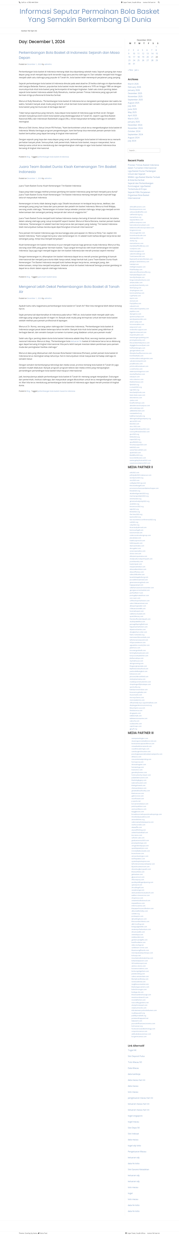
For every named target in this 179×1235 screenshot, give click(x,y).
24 (134, 60)
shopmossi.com (137, 898)
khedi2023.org (135, 491)
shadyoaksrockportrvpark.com (141, 559)
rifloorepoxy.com (138, 879)
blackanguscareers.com (140, 987)
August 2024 (133, 137)
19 (143, 57)
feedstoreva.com (136, 710)
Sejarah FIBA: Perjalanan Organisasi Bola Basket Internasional (139, 195)
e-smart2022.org (136, 387)
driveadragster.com (139, 764)
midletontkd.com (138, 937)
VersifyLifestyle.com (137, 277)
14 (152, 53)
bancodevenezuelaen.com (140, 225)
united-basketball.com (140, 832)
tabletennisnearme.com (138, 718)
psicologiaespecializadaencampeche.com (147, 754)
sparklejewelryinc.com (140, 848)
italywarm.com (137, 1021)
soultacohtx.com (136, 723)
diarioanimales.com (137, 546)
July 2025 (132, 106)
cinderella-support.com (138, 329)
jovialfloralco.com (136, 364)
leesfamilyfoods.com (137, 392)
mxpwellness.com (138, 903)
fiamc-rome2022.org (137, 635)
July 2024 (132, 140)
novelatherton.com (139, 1000)
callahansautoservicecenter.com (142, 587)
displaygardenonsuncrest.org (141, 705)
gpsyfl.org (133, 729)
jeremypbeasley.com (137, 340)
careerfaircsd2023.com (138, 450)
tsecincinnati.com (136, 532)
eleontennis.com (136, 397)
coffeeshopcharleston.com (140, 600)
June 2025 (132, 109)
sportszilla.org (135, 687)
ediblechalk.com (136, 716)
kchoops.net (136, 955)
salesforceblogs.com (137, 254)
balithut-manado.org (137, 416)
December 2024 (135, 125)
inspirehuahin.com (136, 335)
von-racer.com (135, 598)
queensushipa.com (137, 316)
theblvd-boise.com (136, 382)
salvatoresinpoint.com (138, 361)
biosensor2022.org (136, 506)
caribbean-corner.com (140, 947)
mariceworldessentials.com (140, 637)
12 (143, 53)
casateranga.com (138, 890)
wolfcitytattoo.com (138, 859)
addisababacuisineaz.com (141, 1034)
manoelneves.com (136, 243)
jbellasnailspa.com (136, 658)
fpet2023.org (134, 384)
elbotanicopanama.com (138, 556)
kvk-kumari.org (137, 1026)
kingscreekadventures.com (140, 280)
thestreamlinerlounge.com (141, 995)
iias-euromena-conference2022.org (143, 519)
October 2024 (134, 131)
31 (134, 63)
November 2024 (135, 128)
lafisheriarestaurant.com (139, 640)
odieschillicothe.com (137, 574)
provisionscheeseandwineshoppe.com (144, 488)
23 (129, 60)
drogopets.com (135, 713)
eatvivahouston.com (139, 783)
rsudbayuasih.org (138, 1013)
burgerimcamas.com (139, 1036)
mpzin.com (134, 298)
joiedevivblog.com (138, 974)
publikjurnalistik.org (139, 1015)
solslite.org (136, 914)
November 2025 (135, 96)
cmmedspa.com (137, 934)
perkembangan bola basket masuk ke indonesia (56, 391)
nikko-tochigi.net (138, 945)
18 (138, 57)
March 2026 (133, 83)
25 (138, 60)
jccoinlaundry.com (136, 561)
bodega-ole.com (137, 992)
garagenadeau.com (137, 350)
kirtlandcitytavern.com (140, 961)
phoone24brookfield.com (139, 676)
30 (129, 63)
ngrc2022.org (134, 390)
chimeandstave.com (139, 788)
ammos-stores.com (139, 966)
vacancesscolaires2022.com (140, 463)
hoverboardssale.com (138, 235)
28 (152, 60)
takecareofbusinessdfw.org (140, 272)
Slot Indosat (133, 1133)
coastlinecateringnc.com (140, 749)
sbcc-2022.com (135, 426)
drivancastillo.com (138, 932)
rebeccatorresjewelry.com (139, 309)
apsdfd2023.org (135, 442)
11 (138, 53)
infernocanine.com (138, 906)
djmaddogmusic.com (139, 919)
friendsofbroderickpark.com (140, 619)
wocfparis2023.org (136, 478)
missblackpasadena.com (141, 817)
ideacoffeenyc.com (137, 572)
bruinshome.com (138, 853)
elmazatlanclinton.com (138, 569)
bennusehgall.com (136, 530)
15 (157, 53)
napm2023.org (135, 439)
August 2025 (133, 102)
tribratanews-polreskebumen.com (144, 1010)
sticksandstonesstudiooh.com (143, 893)
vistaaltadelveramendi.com (142, 746)
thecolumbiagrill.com (137, 485)
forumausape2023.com (138, 445)
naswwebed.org (136, 413)
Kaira (35, 1233)
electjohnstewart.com (139, 1005)
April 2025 (132, 115)
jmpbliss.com (134, 311)
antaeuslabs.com (136, 282)
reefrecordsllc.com (138, 825)
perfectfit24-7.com (136, 593)
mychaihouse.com (136, 661)
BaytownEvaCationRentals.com (141, 259)
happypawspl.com (136, 585)
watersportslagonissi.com (139, 371)
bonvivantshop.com (137, 293)
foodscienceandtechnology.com (143, 1029)
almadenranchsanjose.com (140, 405)
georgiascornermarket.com (140, 590)
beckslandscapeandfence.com (143, 743)
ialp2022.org (134, 509)
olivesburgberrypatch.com (141, 869)
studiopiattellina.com (137, 621)
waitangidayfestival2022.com (140, 460)
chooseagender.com (137, 233)
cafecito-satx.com (138, 838)
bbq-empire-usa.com (137, 708)
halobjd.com (134, 264)
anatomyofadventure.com (141, 929)
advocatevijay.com (136, 408)
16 (129, 57)
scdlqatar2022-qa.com (138, 483)
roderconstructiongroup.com (140, 535)
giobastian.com (137, 874)
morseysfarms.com (137, 697)
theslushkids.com (138, 872)
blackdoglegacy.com (139, 780)
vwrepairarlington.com (140, 738)
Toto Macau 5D (135, 1062)
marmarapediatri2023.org (139, 496)
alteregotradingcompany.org (140, 418)
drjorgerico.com (135, 314)
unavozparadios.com (137, 551)
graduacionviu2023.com (140, 840)
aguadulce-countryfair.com (140, 645)
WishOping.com (135, 288)
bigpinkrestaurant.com (138, 332)
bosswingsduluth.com (138, 650)
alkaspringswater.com (138, 606)
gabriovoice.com (138, 796)
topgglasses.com (138, 811)
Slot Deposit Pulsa (136, 1056)
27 (147, 60)
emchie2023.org (135, 499)
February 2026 (134, 87)
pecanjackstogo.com (139, 843)
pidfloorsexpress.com (138, 222)
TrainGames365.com (137, 256)
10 (134, 53)
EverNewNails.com (136, 356)
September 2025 (135, 99)
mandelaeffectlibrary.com (139, 246)
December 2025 (135, 93)
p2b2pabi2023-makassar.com (140, 475)
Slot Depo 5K (134, 1127)
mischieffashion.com (137, 374)
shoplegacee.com (136, 290)
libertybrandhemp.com (140, 979)
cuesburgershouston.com (141, 751)
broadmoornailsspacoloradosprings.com (147, 814)
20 (147, 57)
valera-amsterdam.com (140, 976)
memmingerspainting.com (139, 337)
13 (147, 53)
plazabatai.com (135, 538)
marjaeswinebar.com (137, 567)
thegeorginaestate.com (138, 666)
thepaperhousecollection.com (143, 908)
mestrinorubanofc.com (140, 997)
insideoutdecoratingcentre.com (141, 358)
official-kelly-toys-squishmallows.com (143, 703)
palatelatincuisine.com (140, 777)
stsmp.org (133, 241)
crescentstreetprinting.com (141, 759)
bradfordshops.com (137, 403)
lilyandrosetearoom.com (141, 866)
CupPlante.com (135, 296)
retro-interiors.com (136, 379)
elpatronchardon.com (138, 629)
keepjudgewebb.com (139, 927)
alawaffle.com (137, 827)
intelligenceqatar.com (138, 267)
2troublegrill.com (138, 887)
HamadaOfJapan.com (138, 275)
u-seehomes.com (136, 369)
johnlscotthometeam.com (139, 366)
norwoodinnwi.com (139, 982)
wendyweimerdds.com (138, 319)
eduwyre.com (135, 377)
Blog (28, 157)
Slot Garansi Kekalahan (138, 1169)
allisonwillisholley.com (140, 911)
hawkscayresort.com (137, 540)
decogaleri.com (135, 548)
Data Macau (133, 1068)
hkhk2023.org (135, 437)
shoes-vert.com (135, 553)
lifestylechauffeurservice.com (141, 353)
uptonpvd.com (137, 885)
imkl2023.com (134, 447)
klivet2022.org (135, 512)
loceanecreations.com (140, 968)
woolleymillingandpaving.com (142, 882)
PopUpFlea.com (135, 303)
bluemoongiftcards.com (140, 950)
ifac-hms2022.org (136, 514)
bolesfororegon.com (139, 989)
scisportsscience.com (139, 1031)
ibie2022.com (134, 424)
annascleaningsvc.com (140, 856)
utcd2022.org (134, 504)
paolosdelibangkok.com (138, 671)
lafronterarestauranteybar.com (143, 864)
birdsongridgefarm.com (140, 971)
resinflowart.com (138, 798)
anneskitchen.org (138, 819)
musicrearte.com (136, 695)
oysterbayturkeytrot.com (141, 861)
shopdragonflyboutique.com (140, 684)
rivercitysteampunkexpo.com (142, 953)
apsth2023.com (135, 452)
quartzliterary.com (136, 616)
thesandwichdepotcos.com (140, 343)
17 (134, 57)
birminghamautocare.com (139, 653)
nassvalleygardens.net (140, 1002)
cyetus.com (134, 400)
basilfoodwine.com (139, 942)
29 (157, 60)
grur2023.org (134, 434)
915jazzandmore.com (138, 642)
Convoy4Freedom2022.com (140, 432)
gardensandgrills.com (139, 940)
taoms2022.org (135, 517)
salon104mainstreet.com (139, 603)
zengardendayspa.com (140, 846)
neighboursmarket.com (140, 984)
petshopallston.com (139, 806)
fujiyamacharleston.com (138, 627)
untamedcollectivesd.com (141, 900)
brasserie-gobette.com (138, 692)
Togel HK (132, 1050)
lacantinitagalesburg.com (139, 577)
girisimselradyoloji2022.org (139, 501)
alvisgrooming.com (136, 663)
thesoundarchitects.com (140, 921)
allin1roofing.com (138, 924)
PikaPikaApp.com (136, 269)
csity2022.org (134, 525)
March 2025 (133, 118)
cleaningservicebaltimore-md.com (144, 741)
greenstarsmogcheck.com (139, 582)
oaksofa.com (134, 721)
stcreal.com (134, 301)
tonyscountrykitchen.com (139, 655)
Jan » (137, 70)
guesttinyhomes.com (139, 772)
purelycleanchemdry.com (139, 285)
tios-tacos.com (137, 835)
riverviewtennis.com (137, 700)
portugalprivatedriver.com (139, 595)
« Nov (130, 70)
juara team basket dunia (47, 277)
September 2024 (135, 134)
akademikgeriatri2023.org (139, 493)
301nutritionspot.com (139, 963)
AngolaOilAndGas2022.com (140, 429)
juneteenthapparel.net (140, 1018)
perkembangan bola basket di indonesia (53, 157)
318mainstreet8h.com (138, 608)
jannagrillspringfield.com (139, 624)
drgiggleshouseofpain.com (139, 345)
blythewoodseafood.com (139, 668)
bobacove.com (135, 674)
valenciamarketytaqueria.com (143, 822)
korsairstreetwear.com (140, 804)
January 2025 (134, 121)
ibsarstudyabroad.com (138, 527)
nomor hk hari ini (149, 2)
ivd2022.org (134, 522)
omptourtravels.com (139, 1008)
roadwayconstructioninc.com (140, 682)
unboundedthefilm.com (138, 212)
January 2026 (134, 90)
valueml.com (134, 306)
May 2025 (132, 112)
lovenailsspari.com (137, 611)
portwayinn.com (137, 916)
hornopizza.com (137, 762)
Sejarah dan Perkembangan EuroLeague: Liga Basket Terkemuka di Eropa (140, 186)
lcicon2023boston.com (138, 458)
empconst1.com (135, 327)
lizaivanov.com (137, 770)
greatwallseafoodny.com (141, 791)
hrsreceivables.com (137, 324)
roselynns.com (135, 248)
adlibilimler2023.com (137, 411)
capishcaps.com (135, 726)
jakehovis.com (135, 648)
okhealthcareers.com (137, 207)
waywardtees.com (136, 220)
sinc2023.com (134, 480)
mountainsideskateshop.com (142, 958)
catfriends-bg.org (136, 214)
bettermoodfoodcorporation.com (142, 228)
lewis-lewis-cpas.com (137, 395)
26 (143, 60)
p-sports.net (136, 801)
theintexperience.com (138, 209)
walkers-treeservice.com (141, 895)
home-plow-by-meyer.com (141, 775)
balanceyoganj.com (137, 251)
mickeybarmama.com (137, 679)
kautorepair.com (136, 564)
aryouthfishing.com (139, 830)
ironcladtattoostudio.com (141, 851)
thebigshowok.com (138, 785)
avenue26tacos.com (139, 809)
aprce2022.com (135, 421)
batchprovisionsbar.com (139, 689)
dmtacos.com (136, 757)
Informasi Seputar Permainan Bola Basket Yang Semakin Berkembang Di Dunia (89, 15)
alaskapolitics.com (136, 238)
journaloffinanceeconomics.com (143, 1023)
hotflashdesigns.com (137, 348)
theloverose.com (138, 793)
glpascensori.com (138, 877)
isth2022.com (134, 472)
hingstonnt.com (135, 230)
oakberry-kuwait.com (137, 614)
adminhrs (48, 64)
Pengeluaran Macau (137, 1151)
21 (152, 57)
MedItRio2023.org (136, 455)
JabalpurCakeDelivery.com (139, 261)
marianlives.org (135, 217)
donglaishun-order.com (138, 632)
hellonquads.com (136, 543)
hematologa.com (138, 767)
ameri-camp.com (136, 322)
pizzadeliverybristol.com (139, 580)
